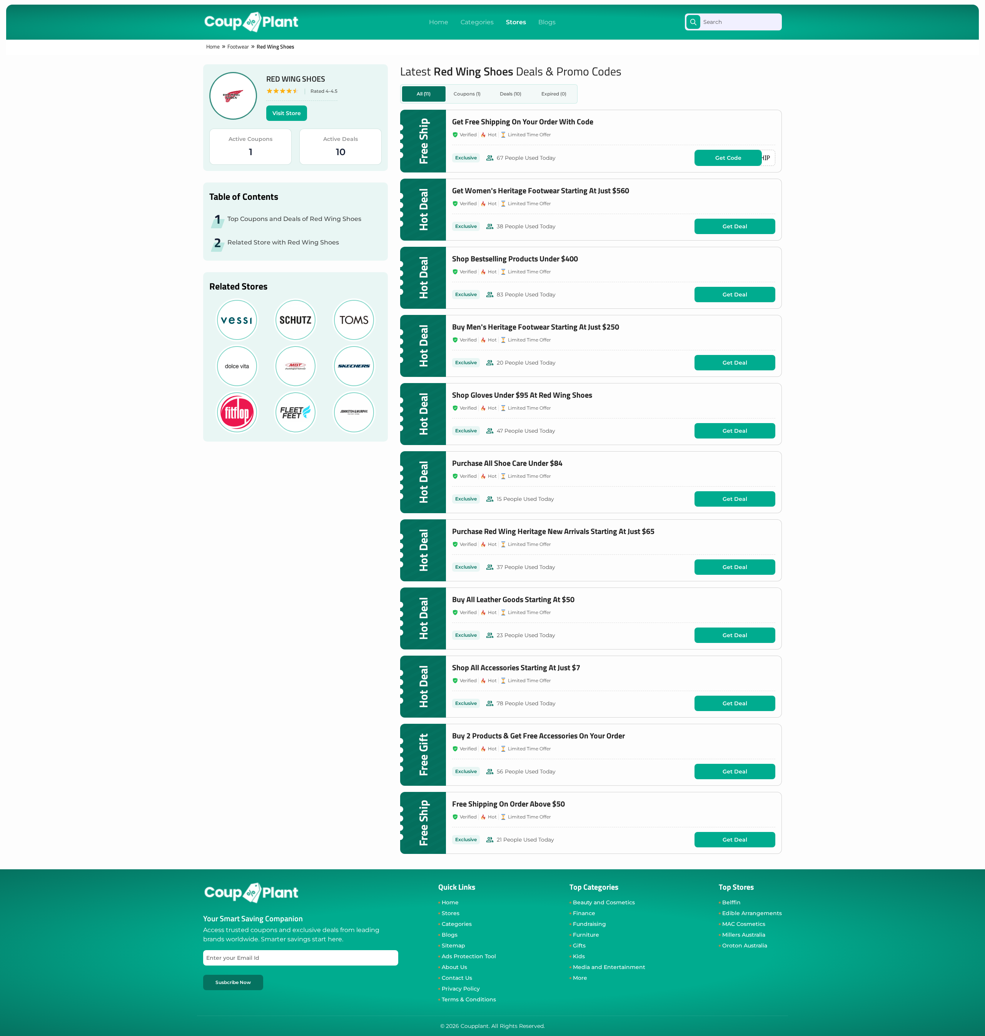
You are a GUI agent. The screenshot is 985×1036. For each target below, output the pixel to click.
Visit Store (286, 113)
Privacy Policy (461, 988)
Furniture (586, 934)
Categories (477, 22)
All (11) (424, 94)
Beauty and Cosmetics (604, 902)
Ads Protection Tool (469, 956)
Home (438, 22)
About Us (454, 967)
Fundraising (589, 924)
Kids (579, 956)
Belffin (731, 902)
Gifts (579, 945)
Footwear (238, 46)
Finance (584, 913)
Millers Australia (743, 934)
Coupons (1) (467, 94)
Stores (516, 22)
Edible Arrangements (752, 913)
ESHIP (742, 158)
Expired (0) (553, 94)
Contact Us (457, 977)
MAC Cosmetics (743, 924)
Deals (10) (510, 94)
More (580, 977)
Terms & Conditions (469, 999)
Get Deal (735, 226)
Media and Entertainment (609, 967)
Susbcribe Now (233, 982)
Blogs (547, 22)
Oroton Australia (744, 945)
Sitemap (453, 945)
